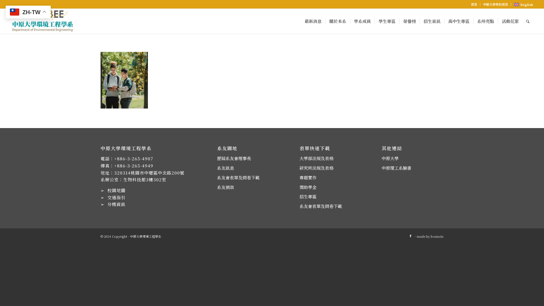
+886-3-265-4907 (133, 159)
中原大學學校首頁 (495, 4)
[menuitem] (474, 4)
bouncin (437, 236)
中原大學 (390, 158)
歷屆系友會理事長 (234, 158)
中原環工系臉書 (396, 168)
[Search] (527, 21)
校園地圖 (116, 190)
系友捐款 (225, 187)
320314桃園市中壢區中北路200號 (149, 173)
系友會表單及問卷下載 (238, 177)
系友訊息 (225, 168)
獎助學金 (307, 187)
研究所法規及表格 (316, 168)
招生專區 (307, 196)
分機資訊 (116, 204)
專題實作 (307, 177)
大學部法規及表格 (316, 158)
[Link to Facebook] (410, 235)
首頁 (474, 4)
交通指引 (116, 197)
